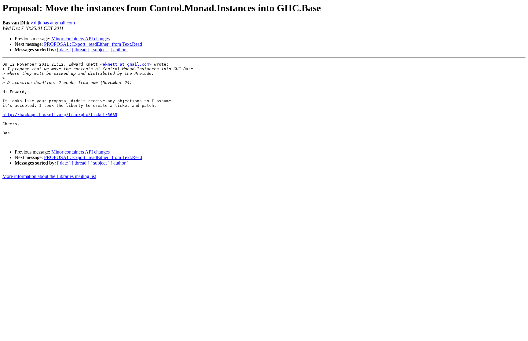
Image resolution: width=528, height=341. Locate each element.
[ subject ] (99, 49)
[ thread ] (80, 49)
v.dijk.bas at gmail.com (53, 22)
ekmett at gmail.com (126, 64)
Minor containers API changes (80, 38)
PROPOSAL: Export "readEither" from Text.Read (93, 44)
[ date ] (64, 49)
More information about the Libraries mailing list (49, 176)
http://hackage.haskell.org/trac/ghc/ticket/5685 (59, 114)
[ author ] (119, 49)
